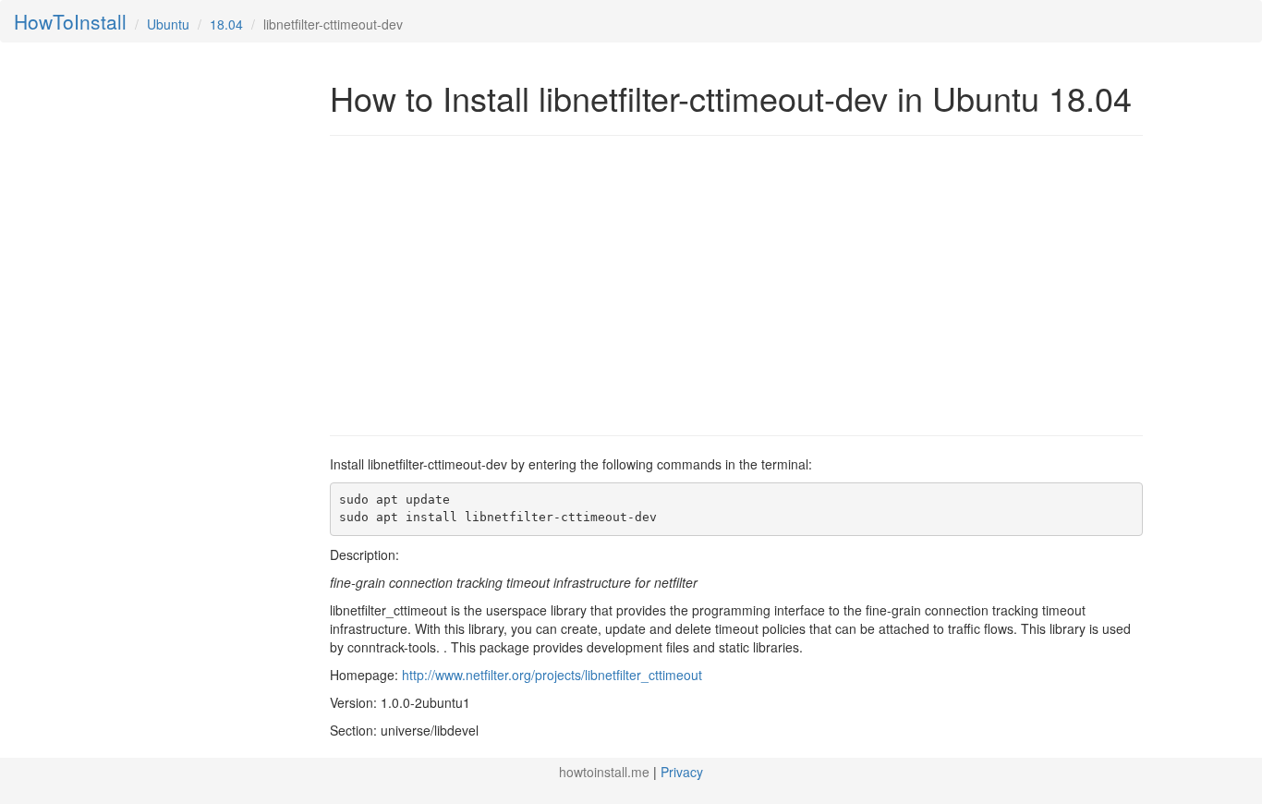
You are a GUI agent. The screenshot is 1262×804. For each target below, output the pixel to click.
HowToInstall (70, 21)
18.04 (226, 24)
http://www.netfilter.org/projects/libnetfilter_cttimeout (552, 674)
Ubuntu (168, 24)
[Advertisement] (485, 283)
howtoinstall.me (604, 771)
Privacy (682, 771)
